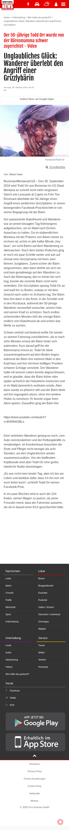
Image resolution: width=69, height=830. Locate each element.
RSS (12, 705)
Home (7, 17)
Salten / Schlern (46, 607)
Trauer (41, 645)
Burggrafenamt (45, 585)
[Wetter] (47, 4)
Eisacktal (42, 593)
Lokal (8, 578)
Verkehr (42, 659)
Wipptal (42, 629)
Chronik (9, 593)
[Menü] (65, 4)
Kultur (8, 652)
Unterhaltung (18, 17)
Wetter (41, 652)
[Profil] (56, 4)
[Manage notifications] (60, 822)
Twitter (13, 698)
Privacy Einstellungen (34, 778)
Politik (9, 600)
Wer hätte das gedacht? (39, 17)
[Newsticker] (28, 4)
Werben (34, 800)
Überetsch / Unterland (49, 614)
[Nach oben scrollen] (34, 756)
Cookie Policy (34, 785)
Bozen (41, 578)
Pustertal (42, 600)
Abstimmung (12, 659)
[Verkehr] (37, 4)
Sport (8, 614)
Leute (8, 645)
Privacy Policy (35, 771)
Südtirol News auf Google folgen (37, 99)
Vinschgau (43, 621)
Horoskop (43, 667)
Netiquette (34, 793)
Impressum (34, 763)
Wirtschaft (10, 607)
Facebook (15, 690)
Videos (9, 667)
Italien (9, 585)
